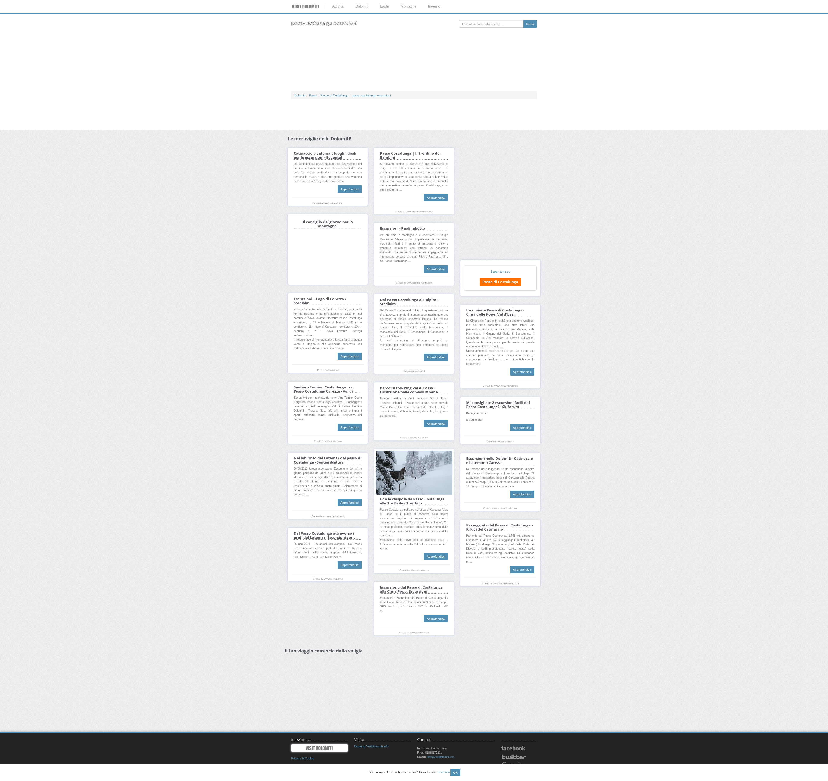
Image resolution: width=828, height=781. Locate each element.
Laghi (384, 6)
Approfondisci (349, 189)
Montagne (408, 6)
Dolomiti (362, 6)
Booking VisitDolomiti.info (371, 746)
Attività (337, 6)
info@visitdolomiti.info (440, 757)
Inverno (434, 6)
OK (455, 772)
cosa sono (444, 772)
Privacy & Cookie (302, 758)
